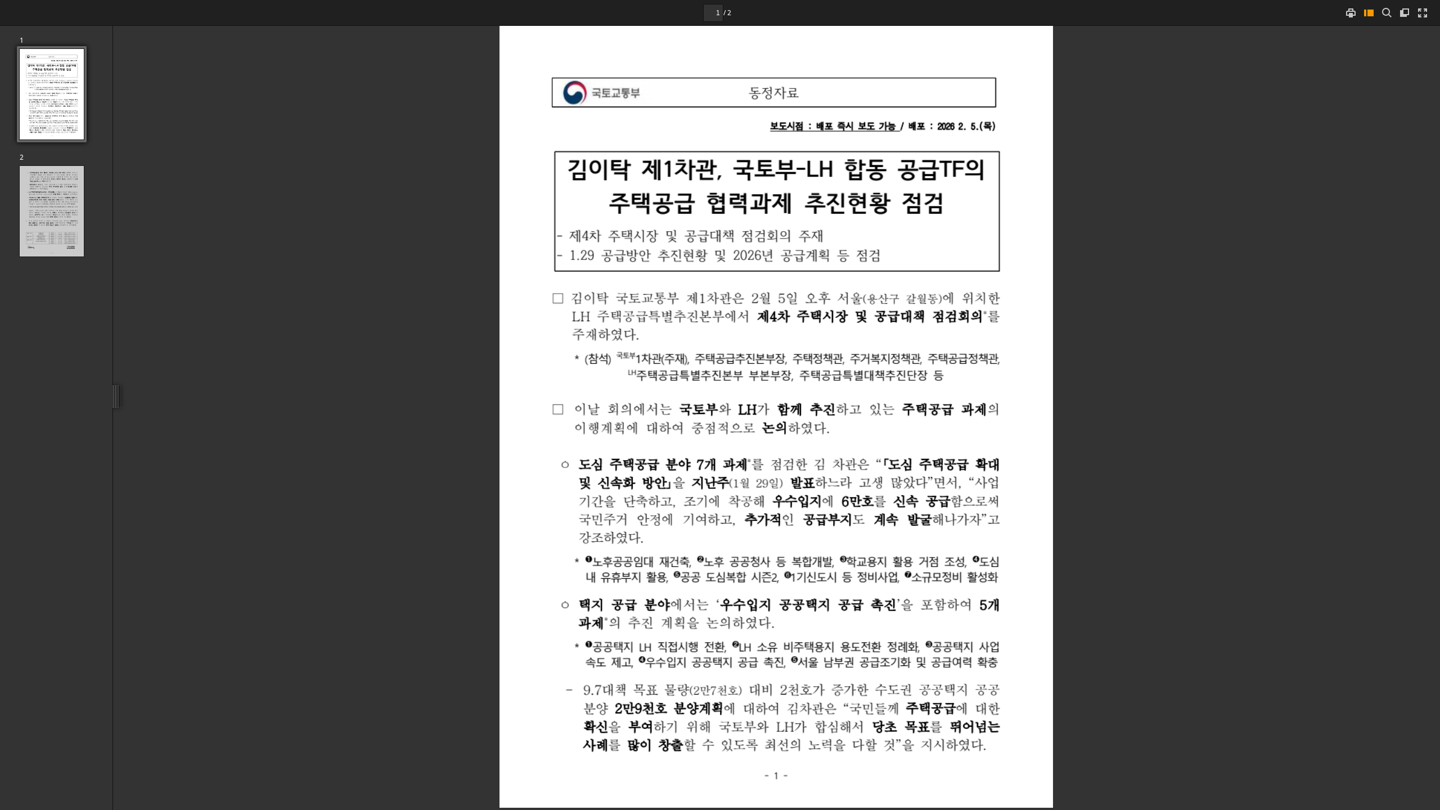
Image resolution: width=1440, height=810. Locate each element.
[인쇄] (1351, 12)
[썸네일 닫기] (1369, 12)
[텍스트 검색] (1387, 12)
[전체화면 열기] (1423, 12)
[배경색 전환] (1405, 12)
